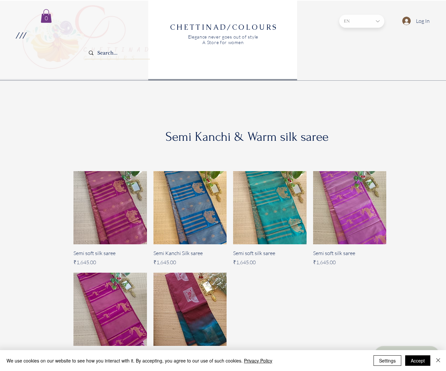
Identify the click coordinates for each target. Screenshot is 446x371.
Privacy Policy (258, 360)
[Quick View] (110, 208)
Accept (418, 360)
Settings (387, 360)
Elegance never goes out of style (223, 37)
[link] (46, 16)
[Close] (438, 360)
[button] (21, 35)
